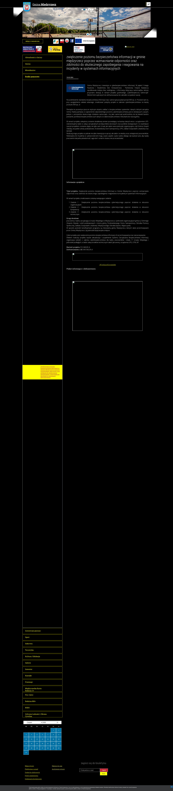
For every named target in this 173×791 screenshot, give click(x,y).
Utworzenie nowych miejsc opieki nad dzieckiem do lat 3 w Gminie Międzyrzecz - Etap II (51, 242)
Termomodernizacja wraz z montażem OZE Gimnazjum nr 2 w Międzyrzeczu (50, 162)
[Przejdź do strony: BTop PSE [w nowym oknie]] (79, 52)
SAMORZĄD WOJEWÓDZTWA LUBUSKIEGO (50, 573)
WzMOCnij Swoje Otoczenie (49, 538)
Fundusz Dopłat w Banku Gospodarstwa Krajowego (49, 507)
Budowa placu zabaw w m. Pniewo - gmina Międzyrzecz (50, 266)
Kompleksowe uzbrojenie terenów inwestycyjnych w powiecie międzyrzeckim (49, 195)
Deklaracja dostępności (33, 779)
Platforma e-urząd (31, 769)
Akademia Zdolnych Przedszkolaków (47, 95)
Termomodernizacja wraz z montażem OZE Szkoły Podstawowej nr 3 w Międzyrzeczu (49, 170)
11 (31, 739)
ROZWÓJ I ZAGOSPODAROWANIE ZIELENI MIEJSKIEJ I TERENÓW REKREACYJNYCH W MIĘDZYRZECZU (51, 384)
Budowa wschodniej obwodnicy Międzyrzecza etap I (51, 433)
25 (31, 748)
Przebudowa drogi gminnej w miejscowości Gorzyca (50, 321)
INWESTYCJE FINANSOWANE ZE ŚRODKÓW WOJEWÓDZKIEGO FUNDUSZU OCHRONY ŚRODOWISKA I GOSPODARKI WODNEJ (51, 522)
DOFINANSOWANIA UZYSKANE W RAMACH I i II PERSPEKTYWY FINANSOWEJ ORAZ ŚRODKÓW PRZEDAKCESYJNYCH (50, 545)
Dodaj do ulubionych (32, 772)
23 (58, 743)
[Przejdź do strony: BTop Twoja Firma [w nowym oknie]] (55, 52)
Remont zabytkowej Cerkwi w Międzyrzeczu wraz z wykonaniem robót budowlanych (51, 420)
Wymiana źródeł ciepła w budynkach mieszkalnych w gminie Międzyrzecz (49, 188)
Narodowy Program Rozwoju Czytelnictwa (50, 625)
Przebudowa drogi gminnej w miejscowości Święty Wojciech (50, 310)
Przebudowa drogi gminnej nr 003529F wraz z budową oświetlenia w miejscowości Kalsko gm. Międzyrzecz (50, 259)
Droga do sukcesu (46, 213)
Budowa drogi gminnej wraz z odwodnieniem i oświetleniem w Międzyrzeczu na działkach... (51, 470)
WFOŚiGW (43, 552)
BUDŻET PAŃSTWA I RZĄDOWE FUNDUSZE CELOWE (50, 408)
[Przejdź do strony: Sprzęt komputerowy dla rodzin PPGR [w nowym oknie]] (106, 52)
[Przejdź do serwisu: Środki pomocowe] (85, 43)
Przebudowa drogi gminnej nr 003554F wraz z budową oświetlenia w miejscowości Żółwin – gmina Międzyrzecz (50, 272)
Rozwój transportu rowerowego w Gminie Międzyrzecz (51, 100)
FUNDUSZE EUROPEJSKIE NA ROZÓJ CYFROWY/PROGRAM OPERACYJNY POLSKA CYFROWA (50, 332)
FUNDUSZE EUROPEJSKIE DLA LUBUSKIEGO (51, 90)
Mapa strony (29, 766)
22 (53, 743)
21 (47, 743)
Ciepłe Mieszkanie (47, 569)
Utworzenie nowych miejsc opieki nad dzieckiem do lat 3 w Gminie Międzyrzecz (51, 236)
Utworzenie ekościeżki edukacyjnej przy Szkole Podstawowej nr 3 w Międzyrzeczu (48, 558)
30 (58, 748)
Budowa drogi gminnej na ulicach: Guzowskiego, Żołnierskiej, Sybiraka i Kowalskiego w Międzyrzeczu (51, 478)
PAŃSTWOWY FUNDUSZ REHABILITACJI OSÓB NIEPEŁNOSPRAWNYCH (48, 590)
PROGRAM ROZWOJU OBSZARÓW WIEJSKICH (48, 252)
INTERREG (43, 82)
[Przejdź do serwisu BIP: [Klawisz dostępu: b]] (62, 41)
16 (58, 739)
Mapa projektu (45, 391)
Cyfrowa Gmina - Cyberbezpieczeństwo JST (49, 352)
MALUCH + (43, 516)
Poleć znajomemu (31, 776)
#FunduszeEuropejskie (107, 265)
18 (31, 743)
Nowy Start (44, 248)
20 (42, 743)
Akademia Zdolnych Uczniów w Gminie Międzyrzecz (51, 105)
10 (26, 739)
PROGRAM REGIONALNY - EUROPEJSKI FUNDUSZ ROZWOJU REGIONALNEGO (49, 155)
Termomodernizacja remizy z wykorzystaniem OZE (50, 565)
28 (47, 748)
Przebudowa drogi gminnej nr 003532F (50, 489)
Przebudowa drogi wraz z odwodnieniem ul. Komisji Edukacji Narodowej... (49, 463)
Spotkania (44, 620)
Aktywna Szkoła (46, 512)
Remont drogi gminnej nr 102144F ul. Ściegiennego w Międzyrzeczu (51, 439)
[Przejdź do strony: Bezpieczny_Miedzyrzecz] (32, 52)
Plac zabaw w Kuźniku (48, 278)
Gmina (44, 4)
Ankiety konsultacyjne (48, 617)
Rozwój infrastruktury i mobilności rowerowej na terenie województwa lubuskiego (51, 583)
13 (42, 739)
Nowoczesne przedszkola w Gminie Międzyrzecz (50, 208)
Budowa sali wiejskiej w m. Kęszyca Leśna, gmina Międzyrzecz (49, 283)
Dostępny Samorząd (47, 595)
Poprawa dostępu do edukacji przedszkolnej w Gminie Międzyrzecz (50, 229)
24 (26, 748)
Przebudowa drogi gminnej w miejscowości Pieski (50, 315)
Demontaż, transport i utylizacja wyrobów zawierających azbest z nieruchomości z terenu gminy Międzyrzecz (51, 532)
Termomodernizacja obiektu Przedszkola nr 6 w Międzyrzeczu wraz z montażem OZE (51, 138)
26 (37, 748)
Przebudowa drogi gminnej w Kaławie (50, 484)
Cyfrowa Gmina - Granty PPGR (50, 348)
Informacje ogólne (46, 613)
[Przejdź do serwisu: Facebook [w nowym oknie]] (71, 43)
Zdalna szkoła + (45, 344)
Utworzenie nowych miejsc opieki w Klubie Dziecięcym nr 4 (51, 603)
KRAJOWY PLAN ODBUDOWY (50, 599)
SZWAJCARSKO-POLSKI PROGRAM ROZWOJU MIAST (50, 608)
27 (42, 748)
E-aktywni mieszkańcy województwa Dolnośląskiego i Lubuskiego (50, 358)
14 (47, 739)
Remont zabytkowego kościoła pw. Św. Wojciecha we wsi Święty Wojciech (51, 427)
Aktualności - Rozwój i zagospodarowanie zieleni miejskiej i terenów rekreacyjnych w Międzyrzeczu (51, 401)
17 (26, 743)
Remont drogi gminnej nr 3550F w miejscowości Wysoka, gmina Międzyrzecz (51, 445)
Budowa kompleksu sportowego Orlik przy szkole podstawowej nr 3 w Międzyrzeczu (51, 413)
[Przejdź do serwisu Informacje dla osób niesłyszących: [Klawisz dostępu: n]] (56, 41)
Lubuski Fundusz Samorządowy (51, 578)
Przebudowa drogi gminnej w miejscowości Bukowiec (50, 326)
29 (53, 748)
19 (37, 743)
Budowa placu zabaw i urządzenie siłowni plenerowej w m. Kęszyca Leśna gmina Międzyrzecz (51, 304)
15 (53, 739)
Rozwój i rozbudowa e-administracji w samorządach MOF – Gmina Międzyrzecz (50, 111)
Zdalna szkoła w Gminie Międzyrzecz (48, 339)
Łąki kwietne (45, 395)
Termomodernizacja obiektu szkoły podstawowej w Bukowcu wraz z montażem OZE (51, 117)
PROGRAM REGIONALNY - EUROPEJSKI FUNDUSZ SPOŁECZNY (49, 202)
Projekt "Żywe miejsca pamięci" (51, 85)
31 (26, 752)
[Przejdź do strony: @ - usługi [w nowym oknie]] (129, 46)
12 (37, 739)
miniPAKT (44, 363)
